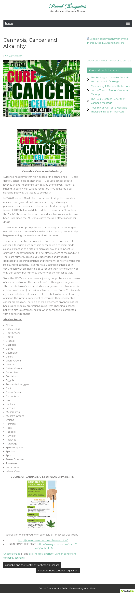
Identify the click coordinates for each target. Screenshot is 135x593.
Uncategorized (11, 553)
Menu (9, 23)
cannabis (19, 557)
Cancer (59, 553)
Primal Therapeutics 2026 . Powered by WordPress (68, 588)
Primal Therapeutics (67, 6)
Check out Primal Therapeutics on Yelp (109, 60)
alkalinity (49, 553)
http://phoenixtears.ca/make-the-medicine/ (43, 540)
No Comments (13, 56)
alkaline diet (36, 553)
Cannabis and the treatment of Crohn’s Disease (32, 565)
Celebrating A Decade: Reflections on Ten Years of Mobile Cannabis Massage (110, 90)
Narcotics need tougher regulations (58, 570)
